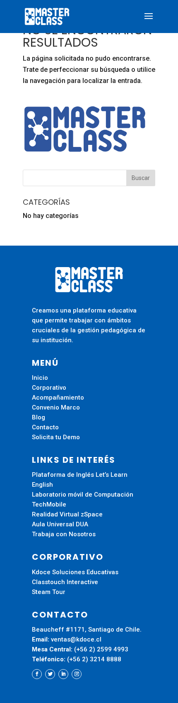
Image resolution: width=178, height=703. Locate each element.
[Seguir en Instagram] (77, 674)
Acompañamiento (58, 397)
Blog (38, 417)
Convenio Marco (56, 407)
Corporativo (49, 387)
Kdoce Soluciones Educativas (75, 572)
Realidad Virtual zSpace (67, 514)
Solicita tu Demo (56, 437)
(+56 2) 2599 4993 (102, 649)
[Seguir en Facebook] (37, 674)
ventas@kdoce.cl (76, 639)
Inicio (40, 377)
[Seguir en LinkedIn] (63, 674)
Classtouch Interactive (65, 582)
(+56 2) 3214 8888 (95, 659)
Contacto (45, 427)
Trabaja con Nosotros (64, 534)
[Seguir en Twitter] (50, 674)
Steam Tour (48, 592)
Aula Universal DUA (60, 524)
